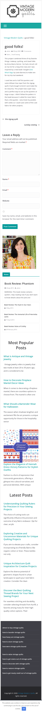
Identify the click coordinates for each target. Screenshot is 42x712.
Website (5, 201)
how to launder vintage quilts (13, 632)
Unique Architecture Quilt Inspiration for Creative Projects (20, 565)
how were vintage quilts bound (14, 646)
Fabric (8, 54)
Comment (7, 149)
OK (24, 709)
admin (8, 51)
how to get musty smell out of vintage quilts (19, 673)
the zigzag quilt (11, 119)
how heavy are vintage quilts (13, 637)
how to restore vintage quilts (13, 668)
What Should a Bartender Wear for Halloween (20, 405)
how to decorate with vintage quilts (16, 664)
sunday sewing (30, 125)
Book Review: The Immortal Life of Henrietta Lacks (20, 315)
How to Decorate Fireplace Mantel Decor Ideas (17, 382)
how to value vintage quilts (12, 654)
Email (5, 190)
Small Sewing (16, 54)
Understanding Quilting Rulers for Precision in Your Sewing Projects (19, 506)
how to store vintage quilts (12, 642)
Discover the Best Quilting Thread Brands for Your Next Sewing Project (18, 593)
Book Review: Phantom (19, 283)
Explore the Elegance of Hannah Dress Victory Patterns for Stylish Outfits (21, 467)
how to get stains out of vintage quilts (17, 659)
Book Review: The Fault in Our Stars (17, 305)
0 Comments (27, 51)
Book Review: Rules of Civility (15, 326)
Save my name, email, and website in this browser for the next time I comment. (19, 217)
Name (5, 179)
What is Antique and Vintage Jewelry (18, 358)
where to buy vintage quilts (13, 628)
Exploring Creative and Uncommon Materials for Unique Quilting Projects (21, 536)
